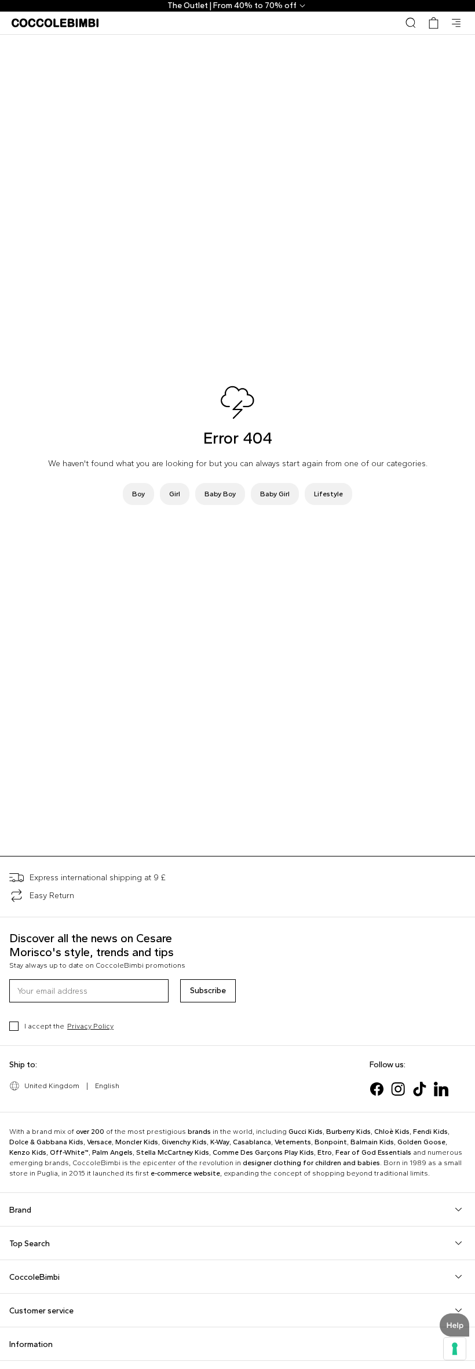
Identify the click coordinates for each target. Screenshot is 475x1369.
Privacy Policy (90, 1026)
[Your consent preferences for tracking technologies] (455, 1349)
